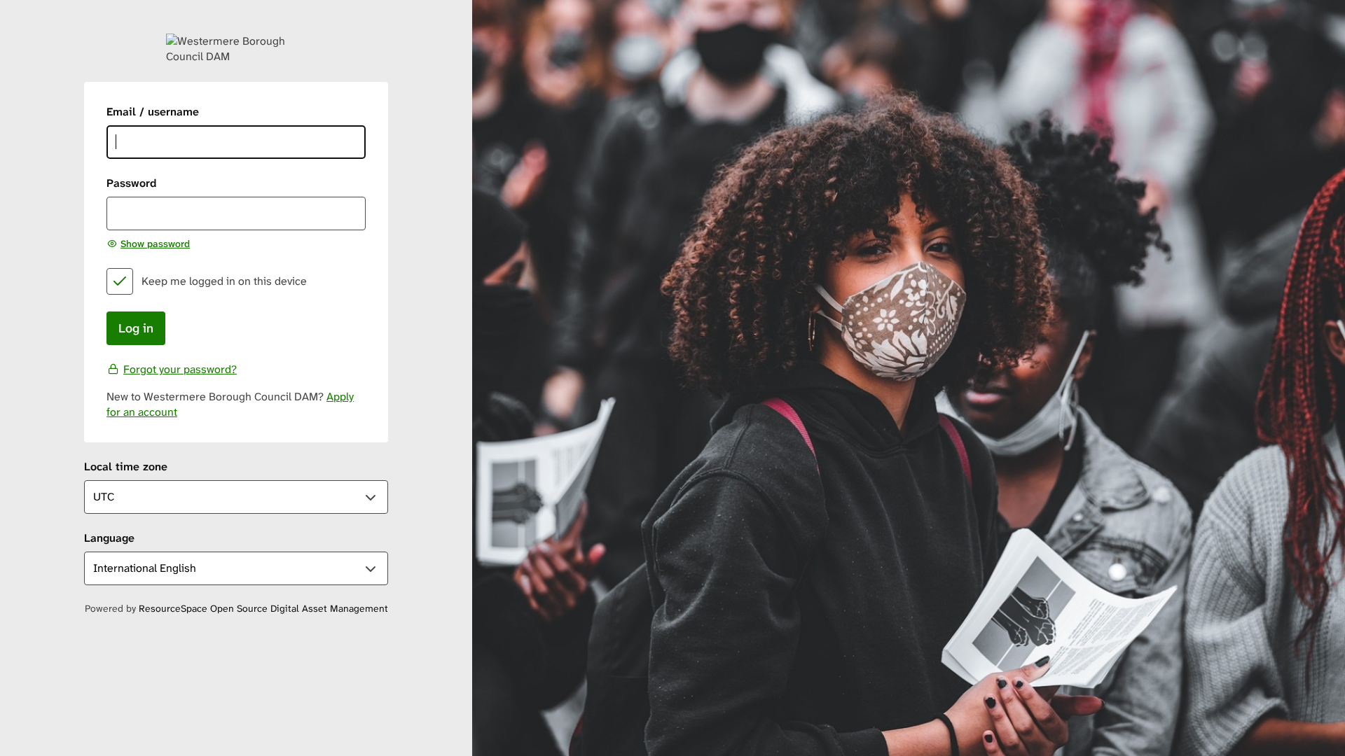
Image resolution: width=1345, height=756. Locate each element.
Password (131, 183)
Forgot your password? (180, 369)
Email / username (152, 111)
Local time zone (125, 466)
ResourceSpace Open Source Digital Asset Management (263, 608)
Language (109, 538)
